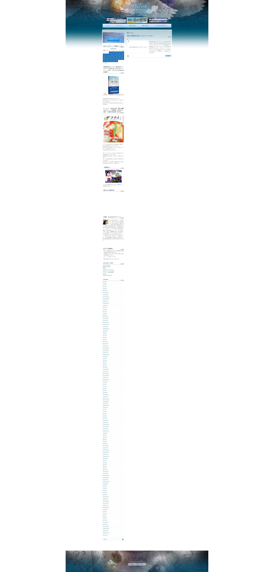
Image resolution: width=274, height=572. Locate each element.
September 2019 (106, 456)
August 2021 (105, 407)
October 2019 (105, 454)
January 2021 (105, 422)
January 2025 (105, 320)
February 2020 (105, 445)
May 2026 (105, 286)
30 (113, 61)
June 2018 (105, 488)
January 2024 (105, 345)
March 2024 (105, 341)
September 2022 (106, 379)
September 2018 (106, 481)
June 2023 (105, 360)
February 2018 (105, 496)
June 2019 (105, 462)
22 (110, 58)
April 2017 (105, 517)
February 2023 (105, 369)
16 (113, 56)
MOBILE (133, 564)
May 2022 (105, 388)
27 (104, 61)
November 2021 (106, 401)
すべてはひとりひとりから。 (108, 269)
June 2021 (105, 411)
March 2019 (105, 469)
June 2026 (105, 284)
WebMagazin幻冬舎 (106, 266)
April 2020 (105, 441)
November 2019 (106, 452)
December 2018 (106, 475)
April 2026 (105, 288)
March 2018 (105, 494)
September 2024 (106, 328)
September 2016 (106, 532)
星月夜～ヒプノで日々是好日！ (109, 271)
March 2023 (105, 367)
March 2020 (105, 443)
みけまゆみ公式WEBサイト (161, 25)
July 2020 (104, 435)
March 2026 (105, 290)
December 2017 (106, 500)
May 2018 (105, 490)
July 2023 (104, 358)
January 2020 (105, 447)
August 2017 (105, 509)
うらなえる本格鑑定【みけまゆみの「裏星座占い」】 (113, 184)
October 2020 (105, 428)
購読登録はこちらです (113, 39)
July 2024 (104, 333)
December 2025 (106, 296)
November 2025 (106, 298)
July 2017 (104, 511)
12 (122, 54)
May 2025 (105, 311)
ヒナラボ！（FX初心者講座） (108, 272)
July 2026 (104, 282)
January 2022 (105, 396)
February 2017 (105, 522)
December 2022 (106, 373)
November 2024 (106, 324)
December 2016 (106, 526)
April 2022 (105, 390)
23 (113, 58)
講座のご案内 (132, 25)
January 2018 (105, 498)
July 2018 (104, 486)
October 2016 (105, 530)
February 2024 (105, 343)
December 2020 (106, 424)
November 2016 (106, 528)
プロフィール (119, 25)
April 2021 (105, 415)
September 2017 (106, 507)
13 (104, 56)
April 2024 (105, 339)
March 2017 (105, 520)
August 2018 (105, 484)
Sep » (106, 62)
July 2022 (104, 384)
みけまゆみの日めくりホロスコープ (139, 561)
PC (142, 564)
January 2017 (105, 524)
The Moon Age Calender (107, 275)
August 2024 (105, 330)
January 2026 (105, 294)
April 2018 (105, 492)
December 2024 (106, 322)
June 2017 (105, 513)
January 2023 (105, 371)
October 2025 (105, 301)
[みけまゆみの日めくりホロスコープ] (137, 8)
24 (116, 58)
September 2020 (106, 430)
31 (116, 61)
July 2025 (104, 307)
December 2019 (106, 449)
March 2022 (105, 392)
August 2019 (105, 458)
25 (119, 58)
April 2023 (105, 364)
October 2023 (105, 352)
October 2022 (105, 377)
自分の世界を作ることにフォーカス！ (140, 36)
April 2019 (105, 466)
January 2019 (105, 473)
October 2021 (105, 403)
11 (119, 54)
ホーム (107, 25)
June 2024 (105, 335)
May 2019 (105, 464)
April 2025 (105, 313)
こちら (112, 258)
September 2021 (106, 405)
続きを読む (168, 55)
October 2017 (105, 505)
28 (107, 61)
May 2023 (105, 362)
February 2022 (105, 394)
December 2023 (106, 347)
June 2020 (105, 437)
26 (122, 58)
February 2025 (105, 318)
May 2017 (105, 515)
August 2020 (105, 432)
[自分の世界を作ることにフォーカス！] (137, 47)
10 (116, 54)
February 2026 (105, 292)
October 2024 (105, 326)
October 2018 (105, 479)
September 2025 (106, 303)
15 (110, 56)
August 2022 (105, 381)
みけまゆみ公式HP (106, 265)
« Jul (104, 62)
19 (122, 56)
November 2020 (106, 426)
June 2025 (105, 309)
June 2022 (105, 386)
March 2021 (105, 418)
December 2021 (106, 398)
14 (107, 56)
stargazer (104, 273)
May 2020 (105, 439)
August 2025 (105, 305)
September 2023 (106, 354)
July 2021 (104, 409)
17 (116, 56)
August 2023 (105, 356)
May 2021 (105, 413)
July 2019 (104, 460)
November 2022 (106, 375)
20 (104, 58)
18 (119, 56)
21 (107, 58)
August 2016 (105, 535)
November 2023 (106, 350)
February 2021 (105, 420)
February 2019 (105, 471)
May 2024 (105, 337)
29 (110, 61)
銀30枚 (104, 268)
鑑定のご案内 (145, 25)
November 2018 (106, 477)
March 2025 (105, 316)
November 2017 (106, 503)
